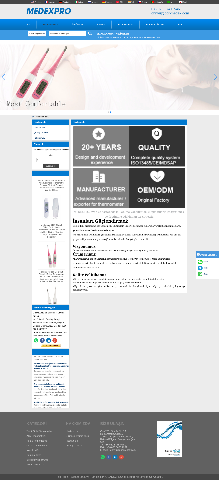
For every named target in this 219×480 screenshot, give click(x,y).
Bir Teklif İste (155, 24)
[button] (108, 112)
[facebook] (42, 340)
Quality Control (41, 132)
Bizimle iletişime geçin (78, 436)
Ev (28, 24)
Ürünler (78, 24)
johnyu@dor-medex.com (170, 13)
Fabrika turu (39, 138)
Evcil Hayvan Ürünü (37, 460)
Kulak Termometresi (37, 441)
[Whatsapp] (36, 340)
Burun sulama (34, 455)
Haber (101, 24)
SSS (180, 24)
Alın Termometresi (36, 436)
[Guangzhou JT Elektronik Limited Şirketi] (49, 11)
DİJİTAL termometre (109, 37)
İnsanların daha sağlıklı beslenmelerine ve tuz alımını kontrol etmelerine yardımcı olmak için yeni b (51, 362)
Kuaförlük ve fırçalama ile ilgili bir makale (51, 399)
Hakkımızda (51, 24)
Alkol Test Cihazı (35, 464)
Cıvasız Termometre (37, 445)
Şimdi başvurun (50, 346)
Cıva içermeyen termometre (142, 37)
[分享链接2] (54, 340)
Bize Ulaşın (125, 24)
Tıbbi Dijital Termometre (39, 431)
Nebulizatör (33, 450)
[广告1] (109, 114)
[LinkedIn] (48, 340)
